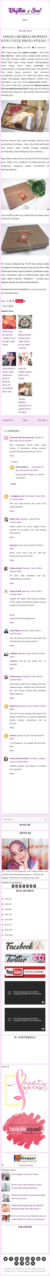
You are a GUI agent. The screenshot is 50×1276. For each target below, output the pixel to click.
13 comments (40, 47)
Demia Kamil (15, 591)
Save (21, 301)
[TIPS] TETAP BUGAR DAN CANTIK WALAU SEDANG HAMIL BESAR (8, 338)
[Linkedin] (27, 1259)
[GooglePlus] (16, 1259)
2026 (7, 899)
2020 (7, 930)
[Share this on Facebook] (8, 301)
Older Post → (43, 420)
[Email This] (3, 306)
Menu (25, 20)
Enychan (13, 545)
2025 (7, 904)
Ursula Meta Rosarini (19, 758)
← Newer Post (7, 420)
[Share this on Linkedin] (24, 301)
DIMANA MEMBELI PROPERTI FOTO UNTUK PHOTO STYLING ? (25, 38)
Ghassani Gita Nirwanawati (22, 437)
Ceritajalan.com (17, 496)
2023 (7, 914)
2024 (7, 909)
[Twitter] (5, 1259)
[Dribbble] (22, 1263)
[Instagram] (33, 1259)
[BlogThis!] (5, 306)
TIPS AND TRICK (25, 31)
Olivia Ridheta (22, 467)
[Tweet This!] (10, 301)
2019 (7, 935)
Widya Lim (14, 519)
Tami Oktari (15, 630)
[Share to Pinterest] (12, 306)
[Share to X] (8, 306)
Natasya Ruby (16, 568)
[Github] (16, 1263)
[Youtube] (38, 1259)
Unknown (14, 706)
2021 (7, 925)
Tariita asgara (16, 676)
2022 (7, 919)
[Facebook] (11, 1259)
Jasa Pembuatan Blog (39, 1271)
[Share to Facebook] (10, 306)
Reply (12, 456)
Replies (15, 462)
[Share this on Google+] (13, 301)
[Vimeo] (44, 1259)
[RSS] (33, 1263)
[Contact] (27, 1263)
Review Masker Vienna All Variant (24, 1174)
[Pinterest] (22, 1259)
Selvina (13, 735)
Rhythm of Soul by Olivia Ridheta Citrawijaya (30, 1269)
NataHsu (13, 653)
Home (25, 420)
